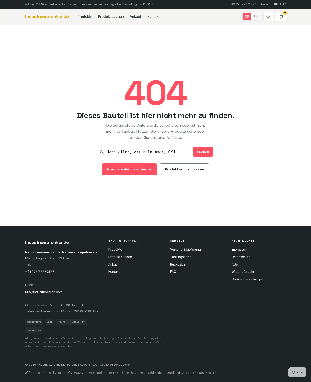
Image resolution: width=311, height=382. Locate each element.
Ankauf (265, 4)
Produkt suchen (111, 16)
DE (247, 16)
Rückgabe (178, 264)
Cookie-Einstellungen (248, 279)
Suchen (203, 152)
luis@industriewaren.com (43, 292)
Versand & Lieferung (185, 249)
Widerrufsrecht (243, 272)
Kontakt (153, 16)
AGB (235, 264)
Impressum (239, 249)
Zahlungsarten (180, 257)
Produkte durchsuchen (129, 169)
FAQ (173, 272)
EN (256, 16)
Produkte (84, 16)
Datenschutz (241, 257)
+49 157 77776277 (242, 4)
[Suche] (268, 16)
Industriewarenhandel (47, 16)
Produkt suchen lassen (184, 169)
